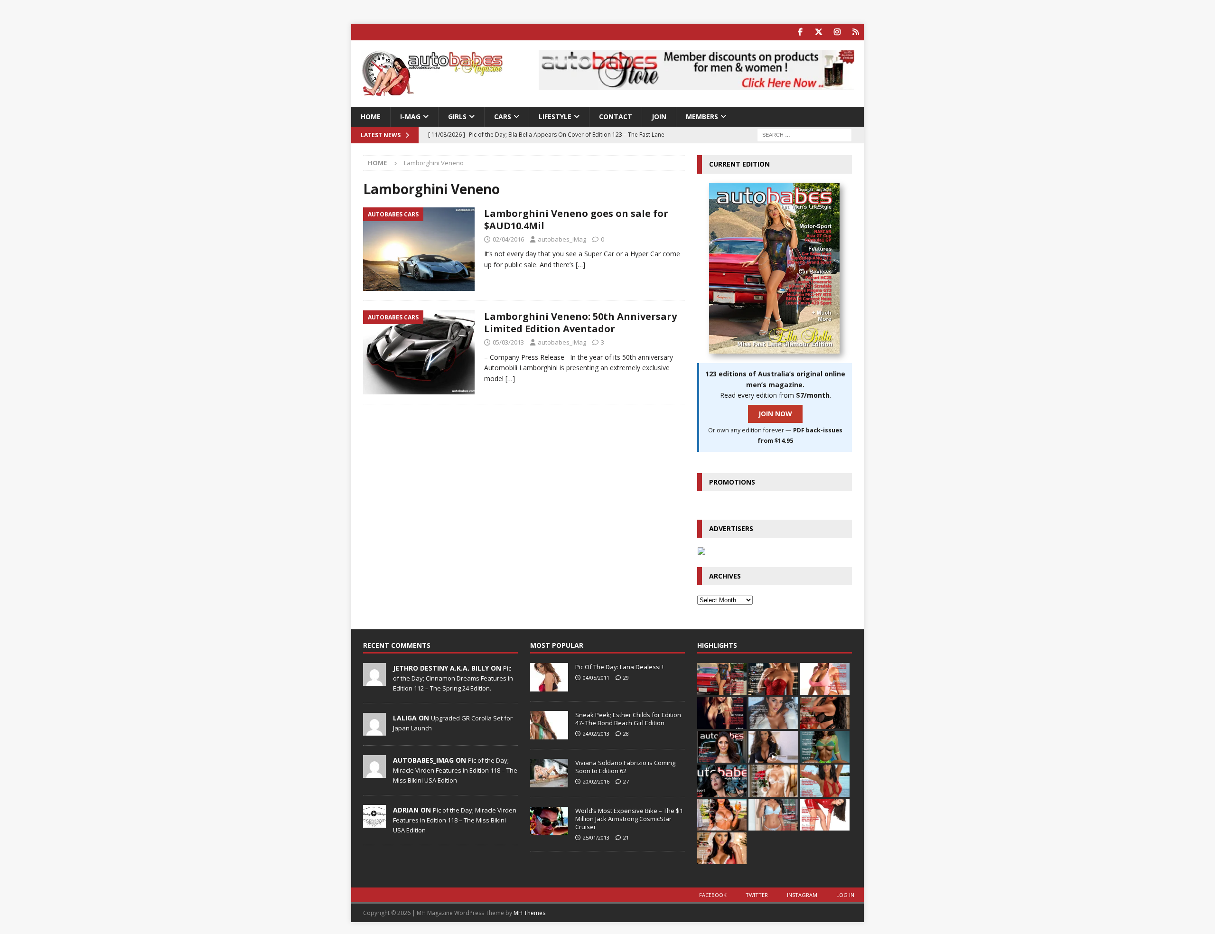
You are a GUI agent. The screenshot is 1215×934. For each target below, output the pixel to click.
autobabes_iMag (562, 239)
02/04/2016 (508, 239)
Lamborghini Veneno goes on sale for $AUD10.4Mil (576, 219)
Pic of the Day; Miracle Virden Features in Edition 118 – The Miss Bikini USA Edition (455, 770)
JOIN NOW (775, 413)
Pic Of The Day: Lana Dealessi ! (619, 667)
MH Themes (529, 913)
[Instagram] (837, 32)
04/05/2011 (596, 677)
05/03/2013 (508, 342)
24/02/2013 (596, 733)
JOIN (659, 116)
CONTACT (615, 116)
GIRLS (457, 116)
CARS (502, 116)
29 (626, 677)
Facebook (713, 894)
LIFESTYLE (555, 116)
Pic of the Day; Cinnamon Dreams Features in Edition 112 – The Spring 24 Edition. (453, 678)
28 (626, 733)
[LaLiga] (374, 730)
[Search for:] (804, 134)
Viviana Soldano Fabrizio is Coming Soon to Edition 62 (625, 766)
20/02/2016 (596, 781)
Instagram (802, 894)
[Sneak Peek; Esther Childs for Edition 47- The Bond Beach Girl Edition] (549, 725)
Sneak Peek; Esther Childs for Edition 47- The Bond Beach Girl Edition (628, 718)
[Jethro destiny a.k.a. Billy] (374, 680)
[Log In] (855, 32)
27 (626, 781)
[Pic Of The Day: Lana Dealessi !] (549, 677)
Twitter (757, 894)
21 (626, 837)
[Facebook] (800, 32)
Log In (845, 894)
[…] (580, 264)
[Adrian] (374, 822)
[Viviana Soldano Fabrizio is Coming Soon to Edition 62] (549, 773)
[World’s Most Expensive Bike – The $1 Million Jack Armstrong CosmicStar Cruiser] (549, 821)
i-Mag (410, 116)
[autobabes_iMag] (374, 772)
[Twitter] (818, 32)
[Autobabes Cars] (419, 249)
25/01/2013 (596, 837)
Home (371, 116)
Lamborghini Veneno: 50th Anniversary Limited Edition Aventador (580, 322)
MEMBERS (702, 116)
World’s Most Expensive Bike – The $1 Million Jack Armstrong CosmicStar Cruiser (629, 818)
